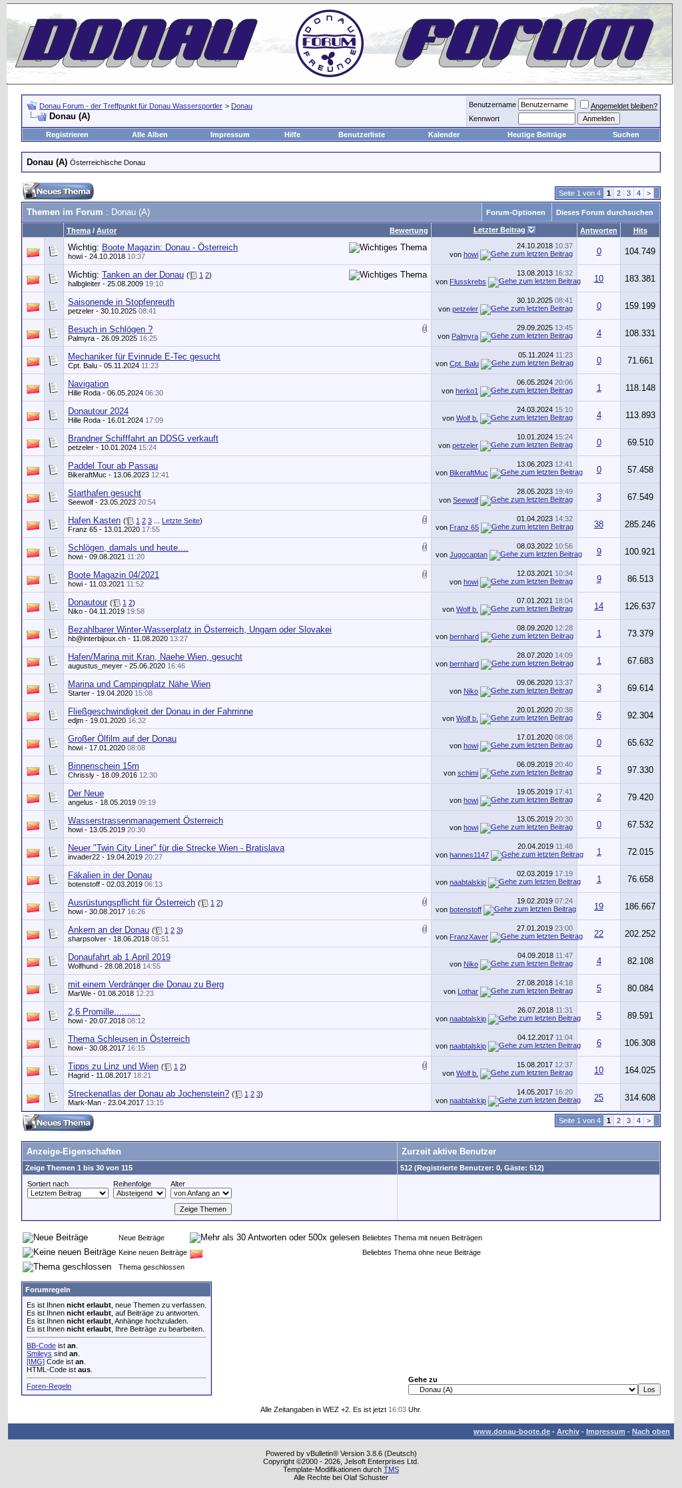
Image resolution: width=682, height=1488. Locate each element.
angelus (80, 802)
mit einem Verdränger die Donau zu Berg (146, 984)
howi (75, 256)
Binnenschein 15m (103, 766)
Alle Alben (150, 134)
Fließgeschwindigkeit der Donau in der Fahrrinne (160, 711)
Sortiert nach (48, 1184)
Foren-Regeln (49, 1386)
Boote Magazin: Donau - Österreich (170, 247)
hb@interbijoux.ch (97, 638)
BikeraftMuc (87, 475)
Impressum (230, 134)
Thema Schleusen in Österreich (129, 1039)
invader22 (84, 857)
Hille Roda (84, 393)
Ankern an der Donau (108, 930)
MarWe (79, 993)
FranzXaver (469, 937)
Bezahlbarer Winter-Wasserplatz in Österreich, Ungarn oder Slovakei (200, 629)
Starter (79, 693)
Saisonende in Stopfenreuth (121, 302)
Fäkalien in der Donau (110, 875)
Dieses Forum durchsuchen (604, 212)
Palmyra (81, 338)
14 (598, 606)
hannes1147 (469, 855)
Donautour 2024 (98, 411)
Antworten (598, 230)
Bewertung (409, 230)
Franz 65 (82, 529)
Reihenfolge (132, 1184)
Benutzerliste (361, 134)
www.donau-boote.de (512, 1431)
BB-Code (41, 1346)
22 (598, 934)
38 (598, 524)
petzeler (81, 311)
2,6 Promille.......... (104, 1012)
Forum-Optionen (515, 212)
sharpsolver (87, 939)
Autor (107, 230)
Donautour (87, 602)
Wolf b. (467, 418)
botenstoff (84, 884)
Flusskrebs (468, 282)
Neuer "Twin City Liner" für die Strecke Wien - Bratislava (176, 848)
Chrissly (81, 775)
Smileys (39, 1354)
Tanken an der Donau (143, 275)
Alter (177, 1184)
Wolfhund (83, 966)
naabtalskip (468, 882)
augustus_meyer (95, 666)
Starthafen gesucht (104, 493)
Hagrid (78, 1075)
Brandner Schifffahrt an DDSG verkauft (143, 438)
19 (598, 906)
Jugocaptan (469, 555)
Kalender (444, 134)
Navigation (88, 384)
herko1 (467, 391)
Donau (241, 106)
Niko (75, 611)
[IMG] (36, 1361)
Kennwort (484, 119)
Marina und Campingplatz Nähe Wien (139, 684)
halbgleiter (84, 284)
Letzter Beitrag (499, 230)
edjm (75, 720)
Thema (79, 230)
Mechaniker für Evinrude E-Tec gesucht (144, 357)
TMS (391, 1469)
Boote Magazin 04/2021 (113, 575)
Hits (640, 230)
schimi (468, 773)
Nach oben (651, 1431)
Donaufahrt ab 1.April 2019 (119, 957)
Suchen (626, 134)
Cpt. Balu (82, 366)
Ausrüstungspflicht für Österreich (131, 902)
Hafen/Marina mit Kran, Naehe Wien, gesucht (155, 657)
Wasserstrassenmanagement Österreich (145, 821)
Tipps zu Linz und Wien (113, 1066)
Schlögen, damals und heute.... (128, 548)
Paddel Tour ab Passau (113, 466)
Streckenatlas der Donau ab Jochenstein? (148, 1094)
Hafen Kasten (94, 520)
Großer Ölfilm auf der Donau (122, 739)
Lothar (468, 991)
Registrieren (67, 134)
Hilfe (292, 134)
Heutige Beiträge (537, 134)
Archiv (568, 1431)
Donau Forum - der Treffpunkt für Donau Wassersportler (130, 106)
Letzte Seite (181, 521)
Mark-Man (84, 1103)
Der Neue (86, 793)
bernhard (464, 636)
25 (598, 1098)
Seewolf (80, 502)
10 (598, 279)
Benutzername (492, 105)
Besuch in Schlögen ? (110, 329)
